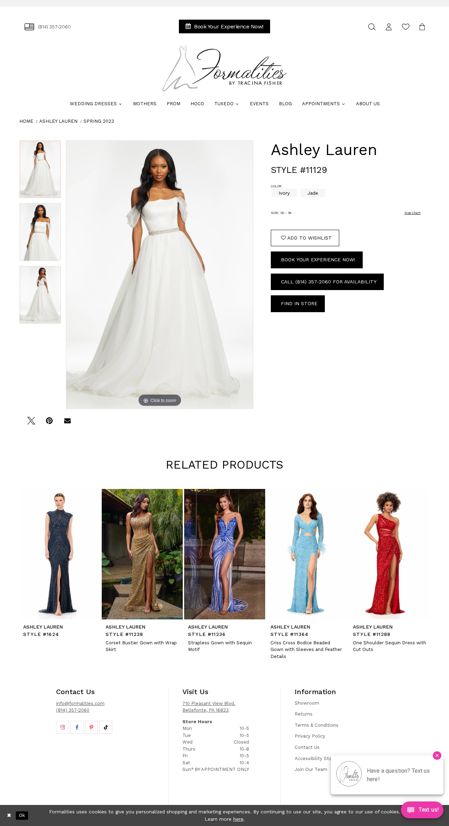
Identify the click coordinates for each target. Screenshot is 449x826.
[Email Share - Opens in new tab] (67, 423)
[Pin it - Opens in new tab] (49, 423)
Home (26, 121)
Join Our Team (311, 769)
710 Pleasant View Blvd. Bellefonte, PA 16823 (208, 707)
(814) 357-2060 (72, 710)
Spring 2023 (98, 121)
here (238, 819)
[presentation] (59, 554)
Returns (304, 714)
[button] (389, 27)
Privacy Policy (310, 736)
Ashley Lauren (58, 121)
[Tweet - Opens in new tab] (31, 423)
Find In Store (299, 303)
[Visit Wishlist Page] (405, 27)
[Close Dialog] (9, 815)
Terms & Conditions (317, 725)
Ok (22, 815)
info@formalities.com (80, 703)
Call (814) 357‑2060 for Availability (328, 281)
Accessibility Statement (322, 758)
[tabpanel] (40, 171)
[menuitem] (47, 27)
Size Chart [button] (412, 213)
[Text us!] (422, 811)
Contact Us (307, 747)
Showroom (307, 703)
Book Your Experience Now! (318, 259)
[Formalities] (224, 68)
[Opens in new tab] (62, 727)
